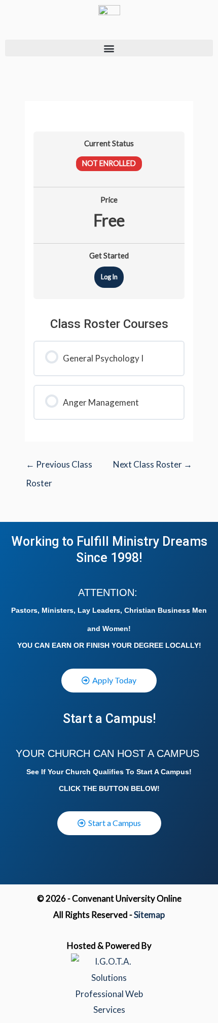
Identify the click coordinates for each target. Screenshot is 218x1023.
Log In (109, 277)
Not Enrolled (109, 163)
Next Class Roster (152, 464)
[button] (109, 48)
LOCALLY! (183, 645)
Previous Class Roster (59, 467)
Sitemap (149, 914)
